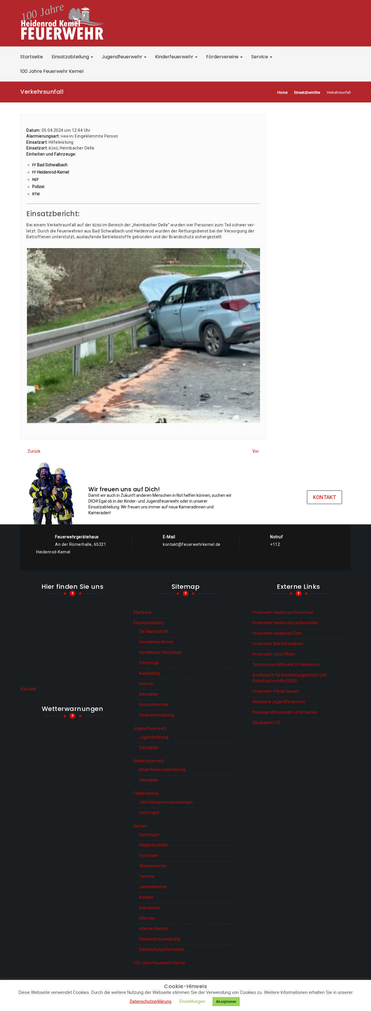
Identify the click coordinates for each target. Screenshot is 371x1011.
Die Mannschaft (153, 631)
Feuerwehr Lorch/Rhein (273, 654)
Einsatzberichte (153, 704)
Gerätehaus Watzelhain (160, 652)
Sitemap (147, 918)
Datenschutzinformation (161, 949)
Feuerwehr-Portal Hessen (275, 691)
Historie (146, 683)
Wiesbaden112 (266, 722)
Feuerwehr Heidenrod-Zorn (277, 633)
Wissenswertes (153, 866)
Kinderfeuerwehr (174, 56)
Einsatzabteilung (71, 56)
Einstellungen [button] (192, 1001)
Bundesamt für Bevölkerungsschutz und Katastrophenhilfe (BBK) (289, 678)
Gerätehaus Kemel (156, 642)
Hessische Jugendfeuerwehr (278, 701)
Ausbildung (149, 673)
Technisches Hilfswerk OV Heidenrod (285, 664)
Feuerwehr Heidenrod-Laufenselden (285, 622)
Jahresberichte (153, 886)
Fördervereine (223, 56)
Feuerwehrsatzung (156, 715)
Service (260, 56)
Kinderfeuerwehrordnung (162, 769)
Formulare (148, 855)
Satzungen (149, 812)
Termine (146, 876)
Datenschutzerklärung (159, 939)
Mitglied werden (153, 845)
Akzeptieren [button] (226, 1001)
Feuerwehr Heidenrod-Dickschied (282, 612)
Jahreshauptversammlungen (166, 802)
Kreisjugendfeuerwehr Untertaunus (284, 712)
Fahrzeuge (149, 662)
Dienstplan (149, 694)
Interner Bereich (153, 928)
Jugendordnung (153, 737)
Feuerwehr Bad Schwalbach (277, 643)
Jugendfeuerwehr (122, 56)
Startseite (31, 56)
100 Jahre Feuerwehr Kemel (51, 71)
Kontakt (324, 497)
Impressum (149, 907)
